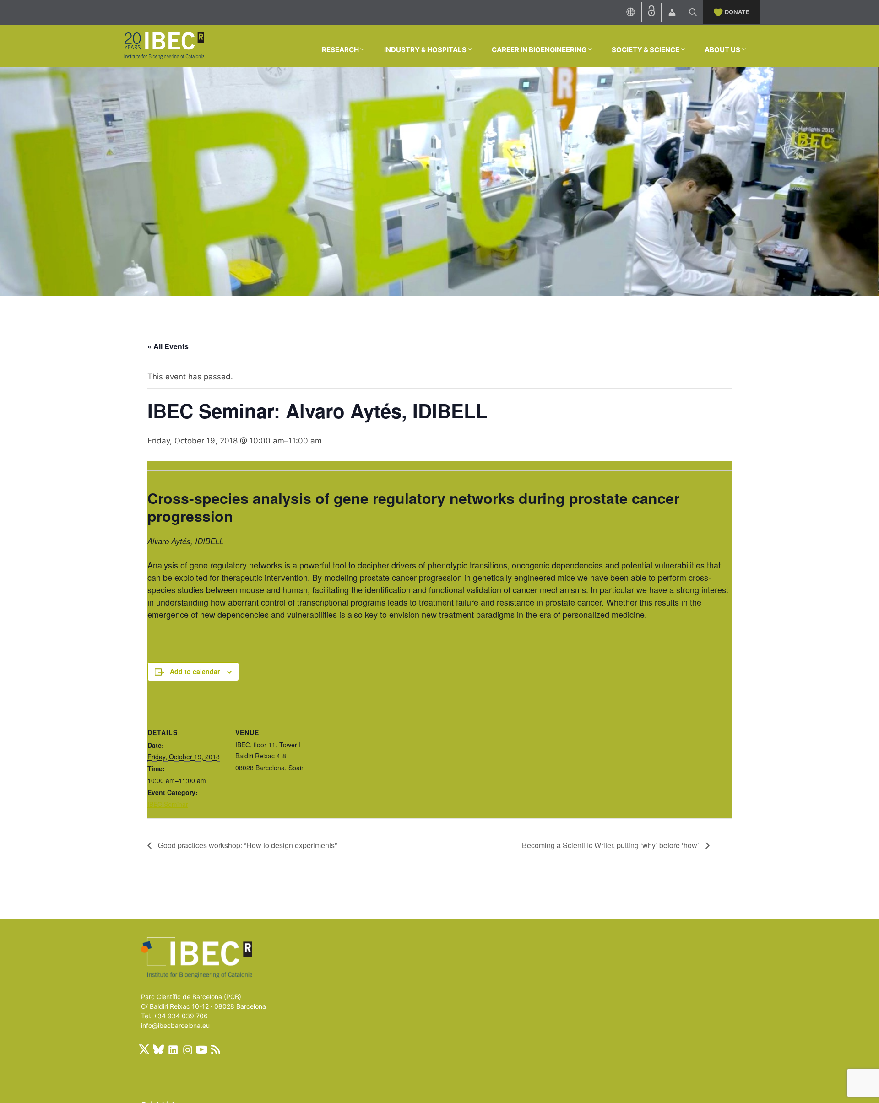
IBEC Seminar (167, 804)
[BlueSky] (158, 1049)
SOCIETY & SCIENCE (645, 49)
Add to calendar (195, 671)
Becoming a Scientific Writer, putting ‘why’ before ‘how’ (611, 845)
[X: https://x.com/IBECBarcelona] (144, 1049)
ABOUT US (722, 49)
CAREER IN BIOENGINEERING (539, 49)
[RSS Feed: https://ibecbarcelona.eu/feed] (215, 1049)
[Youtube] (201, 1049)
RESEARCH (340, 49)
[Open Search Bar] (693, 12)
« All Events (168, 346)
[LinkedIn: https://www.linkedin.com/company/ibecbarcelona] (172, 1049)
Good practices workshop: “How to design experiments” (246, 845)
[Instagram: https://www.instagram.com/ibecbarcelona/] (187, 1049)
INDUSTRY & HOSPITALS (425, 49)
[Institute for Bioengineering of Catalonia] (164, 45)
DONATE (737, 12)
